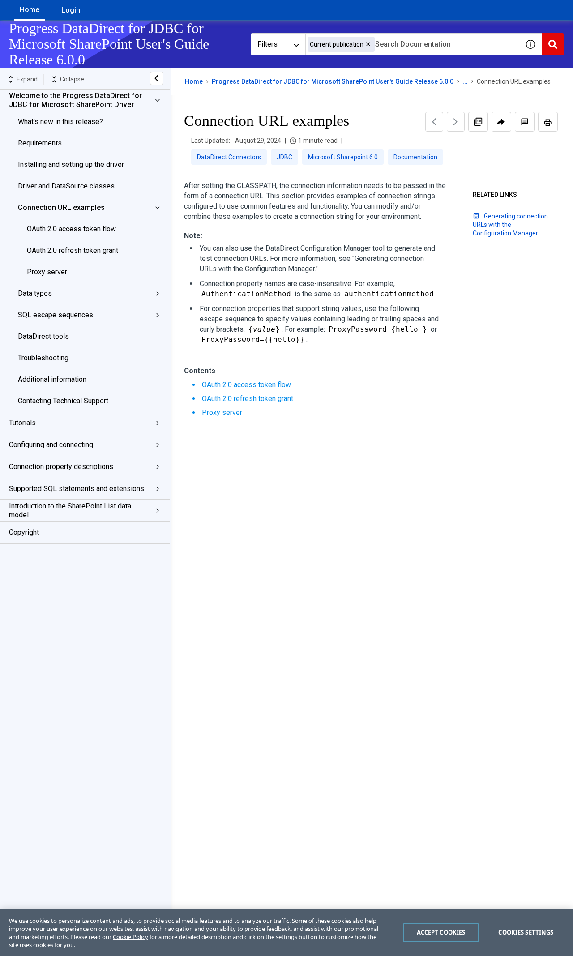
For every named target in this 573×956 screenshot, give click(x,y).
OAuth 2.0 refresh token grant (72, 250)
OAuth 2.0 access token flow (71, 229)
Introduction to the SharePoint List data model (70, 510)
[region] (286, 932)
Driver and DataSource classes (66, 186)
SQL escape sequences (55, 315)
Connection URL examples (61, 207)
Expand (27, 79)
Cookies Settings (525, 932)
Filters (267, 44)
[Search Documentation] (553, 44)
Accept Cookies (441, 932)
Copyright (24, 532)
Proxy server (47, 272)
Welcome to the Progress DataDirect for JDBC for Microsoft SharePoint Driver (75, 100)
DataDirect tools (43, 336)
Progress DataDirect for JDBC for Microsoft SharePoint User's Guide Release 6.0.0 (332, 81)
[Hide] (156, 78)
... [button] (465, 81)
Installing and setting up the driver (71, 164)
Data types (35, 293)
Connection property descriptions (61, 466)
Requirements (40, 143)
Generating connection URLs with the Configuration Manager (510, 225)
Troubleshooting (43, 358)
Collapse (72, 79)
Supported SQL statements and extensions (76, 488)
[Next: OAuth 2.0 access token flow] (456, 122)
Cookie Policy (130, 937)
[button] (368, 44)
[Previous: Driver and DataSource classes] (434, 122)
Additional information (52, 379)
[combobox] (412, 44)
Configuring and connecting (51, 444)
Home (29, 9)
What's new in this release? (60, 121)
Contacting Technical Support (63, 401)
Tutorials (22, 422)
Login (70, 10)
